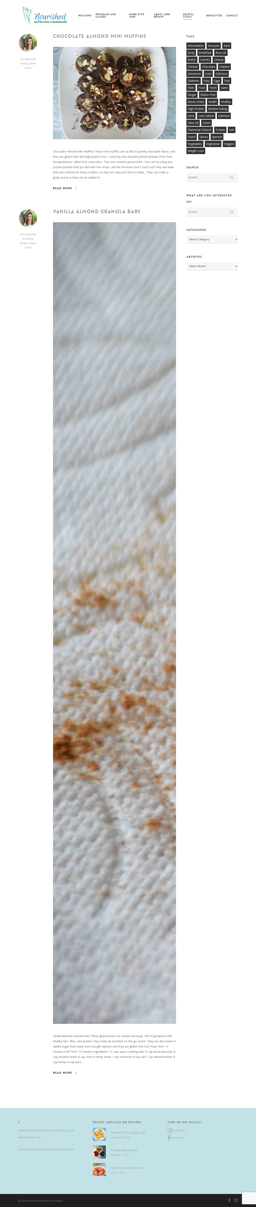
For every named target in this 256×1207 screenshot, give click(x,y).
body (191, 53)
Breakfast (27, 238)
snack (191, 137)
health (212, 102)
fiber (191, 88)
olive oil (193, 123)
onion (206, 123)
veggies (229, 144)
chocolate (208, 67)
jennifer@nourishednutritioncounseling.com (46, 1130)
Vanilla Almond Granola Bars (97, 211)
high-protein (196, 109)
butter (192, 60)
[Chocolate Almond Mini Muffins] (114, 146)
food (201, 88)
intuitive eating (217, 109)
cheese (219, 60)
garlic (224, 88)
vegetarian (213, 144)
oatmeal (223, 116)
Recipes (24, 243)
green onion (196, 102)
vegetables (195, 144)
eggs (217, 81)
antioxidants (196, 45)
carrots (205, 60)
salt (231, 130)
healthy (226, 102)
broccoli (221, 53)
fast (227, 81)
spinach (217, 137)
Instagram (179, 1130)
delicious (221, 74)
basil (227, 45)
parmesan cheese (199, 130)
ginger (192, 95)
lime (191, 116)
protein (220, 130)
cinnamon (194, 74)
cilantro (224, 67)
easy (207, 81)
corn (208, 74)
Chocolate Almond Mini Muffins (99, 36)
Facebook (177, 1137)
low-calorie (206, 116)
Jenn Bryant (26, 59)
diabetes (193, 81)
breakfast (205, 53)
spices (204, 137)
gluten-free (208, 95)
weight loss (196, 151)
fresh (213, 88)
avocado (213, 45)
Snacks (24, 63)
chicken (193, 67)
